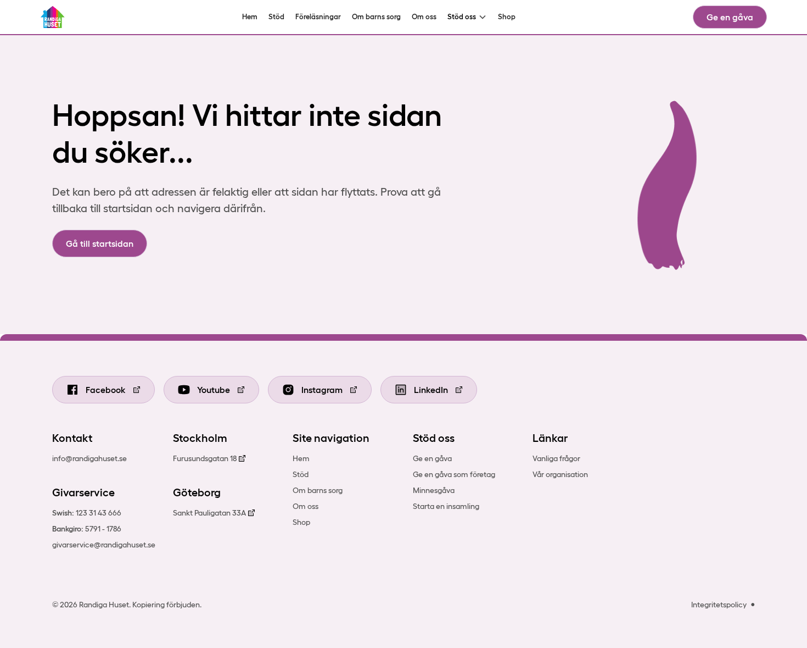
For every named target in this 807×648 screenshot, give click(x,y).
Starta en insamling (446, 506)
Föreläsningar (318, 17)
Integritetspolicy (719, 604)
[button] (467, 17)
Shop (506, 17)
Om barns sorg (376, 17)
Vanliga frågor (556, 458)
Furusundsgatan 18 (205, 458)
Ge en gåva (730, 17)
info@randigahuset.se (89, 458)
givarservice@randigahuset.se (103, 544)
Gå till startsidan (99, 243)
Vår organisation (560, 474)
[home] (53, 17)
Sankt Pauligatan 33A (209, 512)
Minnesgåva (434, 490)
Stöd (276, 17)
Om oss (424, 17)
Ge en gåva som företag (454, 474)
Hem (249, 17)
